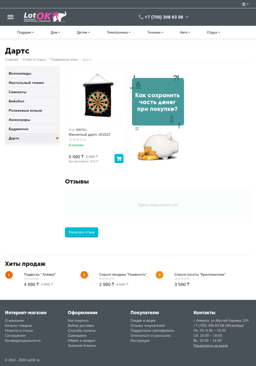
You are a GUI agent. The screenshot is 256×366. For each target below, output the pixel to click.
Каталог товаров (18, 325)
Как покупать (78, 320)
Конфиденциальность (23, 340)
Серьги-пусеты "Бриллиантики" (200, 274)
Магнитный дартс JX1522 (89, 134)
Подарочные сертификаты (152, 330)
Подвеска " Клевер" (40, 274)
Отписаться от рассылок (150, 335)
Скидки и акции (143, 320)
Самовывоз (77, 335)
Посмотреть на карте (211, 345)
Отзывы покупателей (147, 325)
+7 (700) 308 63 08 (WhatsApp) (219, 325)
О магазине (14, 320)
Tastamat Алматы (82, 345)
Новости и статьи (19, 330)
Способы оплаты (82, 330)
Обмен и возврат (82, 340)
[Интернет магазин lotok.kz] (45, 17)
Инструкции (140, 340)
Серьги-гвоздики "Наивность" (123, 274)
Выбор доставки (81, 325)
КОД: (72, 129)
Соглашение (15, 335)
